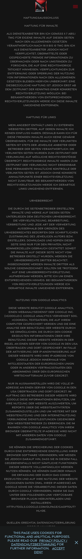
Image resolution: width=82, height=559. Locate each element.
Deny (38, 552)
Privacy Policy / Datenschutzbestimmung (39, 542)
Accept (58, 548)
